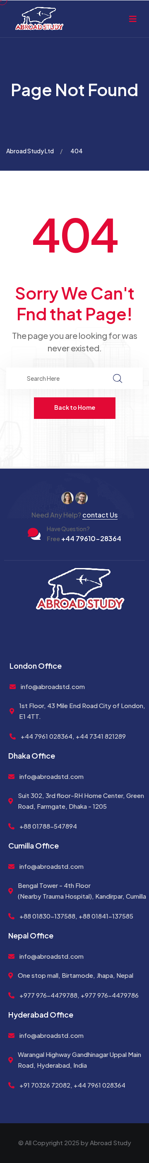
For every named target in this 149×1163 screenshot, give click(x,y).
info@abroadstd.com (53, 686)
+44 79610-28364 (84, 538)
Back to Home (74, 407)
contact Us (100, 514)
